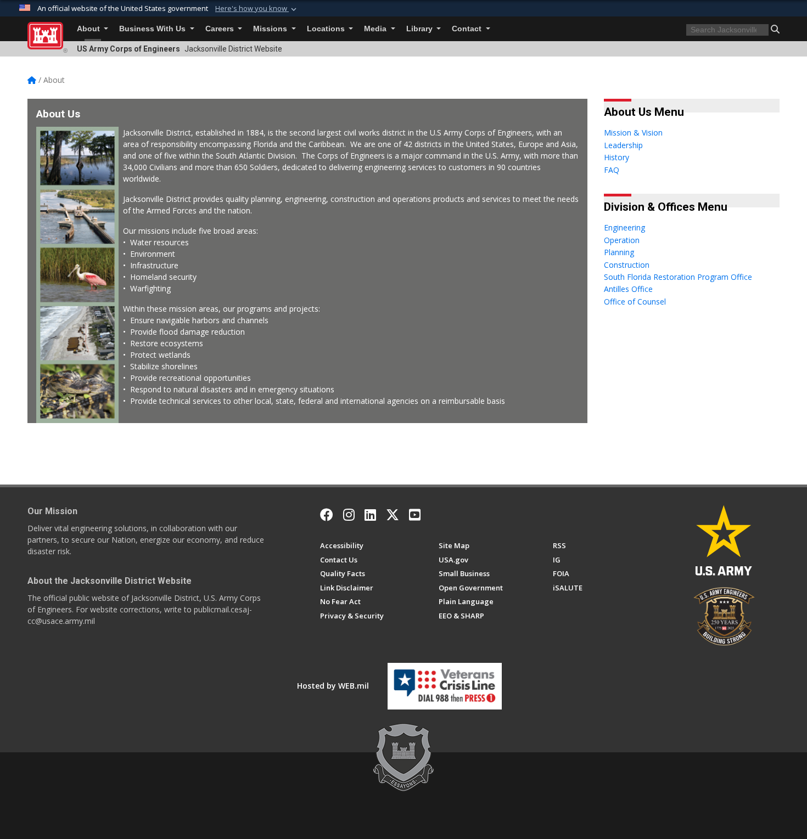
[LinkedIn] (370, 515)
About (89, 29)
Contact (468, 29)
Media (376, 29)
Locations (327, 29)
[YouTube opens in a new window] (415, 515)
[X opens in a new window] (392, 515)
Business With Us (153, 29)
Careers (220, 29)
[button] (257, 8)
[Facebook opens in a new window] (326, 515)
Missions (271, 29)
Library (420, 29)
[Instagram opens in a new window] (349, 515)
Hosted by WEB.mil (333, 685)
